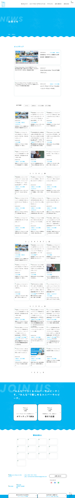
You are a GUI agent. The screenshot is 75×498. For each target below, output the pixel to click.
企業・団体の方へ (58, 3)
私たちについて (24, 3)
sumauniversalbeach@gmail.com (36, 476)
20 (45, 173)
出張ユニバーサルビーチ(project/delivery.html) (22, 495)
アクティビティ (50, 3)
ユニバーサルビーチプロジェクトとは (37, 3)
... (41, 173)
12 (49, 241)
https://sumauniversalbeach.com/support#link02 (49, 412)
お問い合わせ (66, 3)
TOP (9, 34)
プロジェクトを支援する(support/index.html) (25, 412)
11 (45, 306)
